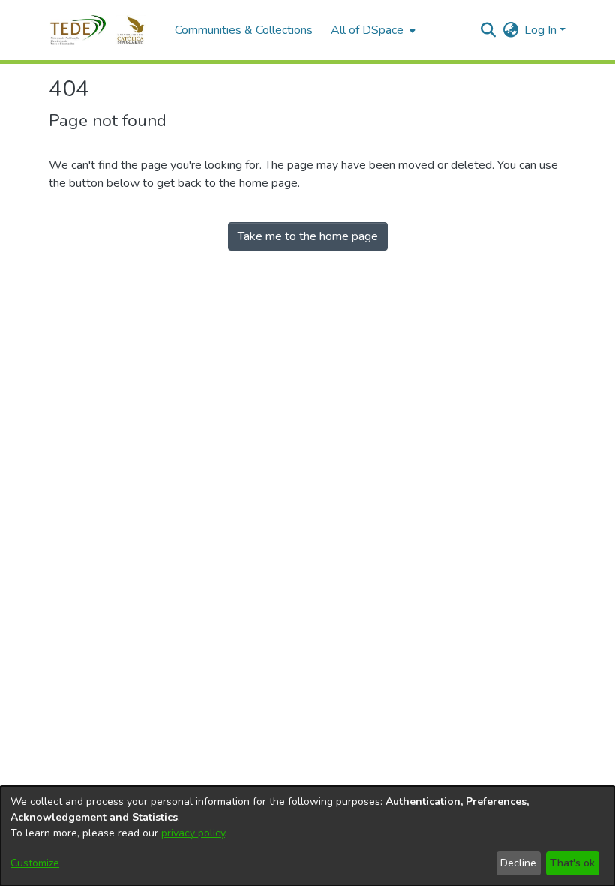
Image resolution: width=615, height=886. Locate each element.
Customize (34, 863)
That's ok (572, 863)
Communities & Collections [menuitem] (244, 30)
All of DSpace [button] (367, 30)
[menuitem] (372, 30)
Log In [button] (542, 30)
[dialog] (307, 836)
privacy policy (193, 833)
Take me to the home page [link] (308, 236)
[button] (104, 30)
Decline (518, 863)
